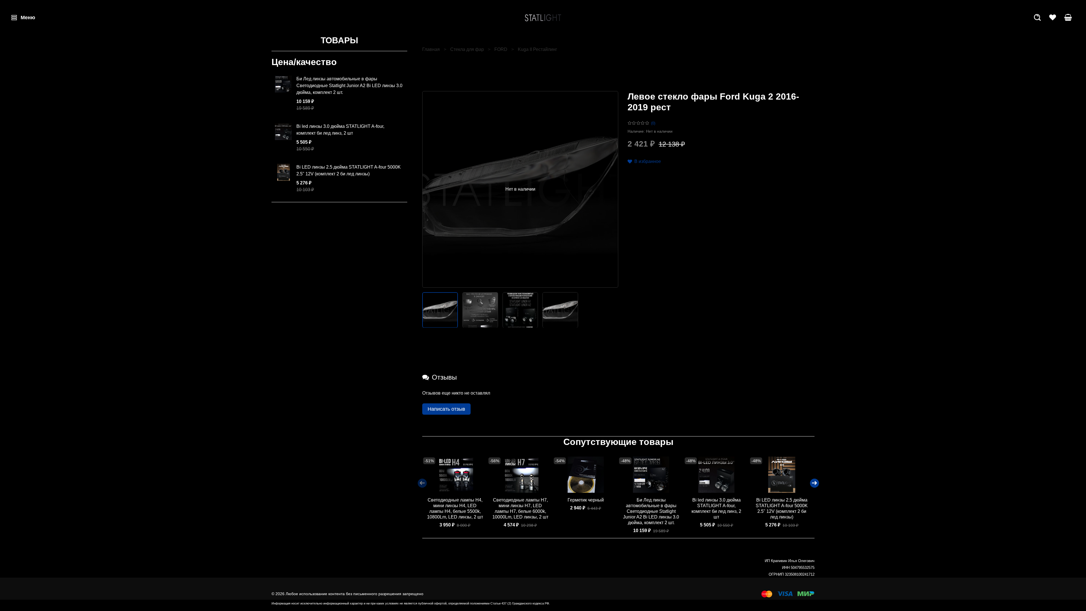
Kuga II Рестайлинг (537, 49)
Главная (431, 49)
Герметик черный (586, 500)
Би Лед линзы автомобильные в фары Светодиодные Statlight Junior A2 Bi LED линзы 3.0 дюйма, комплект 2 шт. (651, 511)
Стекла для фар (467, 49)
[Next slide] (609, 189)
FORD (500, 49)
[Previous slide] (431, 189)
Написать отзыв (446, 409)
